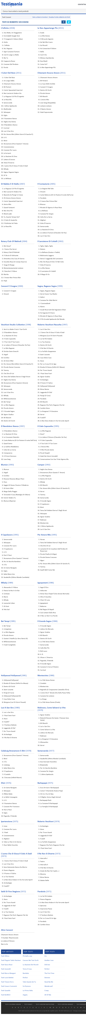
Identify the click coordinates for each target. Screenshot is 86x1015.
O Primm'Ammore (10, 456)
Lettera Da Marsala (46, 629)
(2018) (8, 28)
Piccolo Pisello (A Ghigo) (48, 554)
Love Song (7, 459)
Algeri (42, 560)
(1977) (46, 751)
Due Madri (44, 61)
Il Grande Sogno (9, 411)
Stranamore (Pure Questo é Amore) (16, 383)
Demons (47, 978)
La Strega (43, 699)
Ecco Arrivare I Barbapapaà (49, 788)
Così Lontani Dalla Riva (48, 613)
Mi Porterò (7, 87)
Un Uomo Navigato (10, 568)
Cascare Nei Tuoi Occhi (30, 960)
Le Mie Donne (45, 36)
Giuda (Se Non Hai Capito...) (49, 871)
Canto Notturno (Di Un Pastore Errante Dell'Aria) (20, 440)
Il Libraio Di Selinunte (11, 255)
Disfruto (47, 965)
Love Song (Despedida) (48, 103)
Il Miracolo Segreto (46, 39)
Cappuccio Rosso (9, 61)
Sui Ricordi (43, 45)
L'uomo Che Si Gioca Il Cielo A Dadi (16, 166)
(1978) (16, 751)
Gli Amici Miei (8, 361)
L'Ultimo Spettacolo (46, 526)
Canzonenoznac (9, 147)
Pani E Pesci (8, 555)
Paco (5, 482)
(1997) (52, 325)
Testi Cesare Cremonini (9, 986)
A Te (5, 565)
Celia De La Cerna (10, 450)
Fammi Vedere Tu (10, 498)
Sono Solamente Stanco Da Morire (15, 867)
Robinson (43, 520)
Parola (6, 67)
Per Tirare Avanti (46, 370)
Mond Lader (8, 214)
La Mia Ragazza (9, 405)
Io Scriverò (7, 153)
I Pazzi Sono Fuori (46, 373)
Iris (45, 956)
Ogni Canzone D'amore (12, 52)
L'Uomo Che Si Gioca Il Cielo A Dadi (52, 332)
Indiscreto (43, 590)
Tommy (6, 370)
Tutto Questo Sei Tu (29, 982)
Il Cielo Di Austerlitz (10, 220)
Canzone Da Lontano (47, 696)
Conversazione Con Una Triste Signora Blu (54, 459)
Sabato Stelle (44, 880)
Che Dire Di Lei (9, 373)
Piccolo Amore (45, 93)
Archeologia (44, 380)
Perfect (25, 978)
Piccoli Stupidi (45, 453)
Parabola (43, 198)
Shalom (42, 249)
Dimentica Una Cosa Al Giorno (14, 259)
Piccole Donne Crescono (12, 367)
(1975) (45, 783)
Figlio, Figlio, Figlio (46, 246)
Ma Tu (6, 58)
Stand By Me (48, 982)
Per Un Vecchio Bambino (12, 561)
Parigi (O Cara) (45, 395)
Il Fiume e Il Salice (10, 873)
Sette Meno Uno (9, 574)
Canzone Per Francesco (11, 806)
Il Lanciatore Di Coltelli (48, 271)
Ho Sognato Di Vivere (47, 313)
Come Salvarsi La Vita (47, 730)
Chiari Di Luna (45, 600)
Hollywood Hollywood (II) (12, 696)
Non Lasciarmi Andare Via (12, 93)
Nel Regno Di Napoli (47, 609)
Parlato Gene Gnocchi (11, 351)
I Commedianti (45, 303)
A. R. (5, 137)
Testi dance (28, 1004)
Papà (5, 281)
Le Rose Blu (8, 100)
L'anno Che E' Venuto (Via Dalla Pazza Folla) (55, 693)
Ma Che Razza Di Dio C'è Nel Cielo (52, 262)
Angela (25, 995)
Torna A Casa (27, 969)
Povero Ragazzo (9, 870)
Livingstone (7, 629)
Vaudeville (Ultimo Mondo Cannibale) (16, 577)
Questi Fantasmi (9, 207)
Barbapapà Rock (45, 800)
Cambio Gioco (45, 408)
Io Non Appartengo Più (47, 67)
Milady (6, 169)
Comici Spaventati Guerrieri (13, 90)
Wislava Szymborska (47, 58)
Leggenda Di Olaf (46, 392)
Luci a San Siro (9, 712)
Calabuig (7, 765)
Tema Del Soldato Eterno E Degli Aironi (53, 510)
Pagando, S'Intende (46, 661)
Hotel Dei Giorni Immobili (49, 456)
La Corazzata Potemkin (11, 437)
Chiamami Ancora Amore (12, 84)
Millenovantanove (10, 399)
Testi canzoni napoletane (45, 1004)
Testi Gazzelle (5, 990)
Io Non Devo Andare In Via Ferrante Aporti (54, 421)
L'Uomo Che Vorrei (10, 249)
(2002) (50, 241)
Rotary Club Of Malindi (11, 252)
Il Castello (7, 774)
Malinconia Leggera (47, 255)
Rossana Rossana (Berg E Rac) (14, 479)
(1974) (49, 822)
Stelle (42, 52)
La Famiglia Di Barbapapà (49, 806)
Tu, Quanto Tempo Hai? (12, 217)
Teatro (42, 861)
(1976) (6, 783)
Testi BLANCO (5, 995)
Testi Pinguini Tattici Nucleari (11, 960)
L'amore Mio (44, 100)
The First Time (49, 973)
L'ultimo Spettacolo (10, 106)
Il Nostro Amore (45, 109)
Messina (43, 874)
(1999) (50, 286)
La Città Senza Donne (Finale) (50, 702)
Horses (42, 539)
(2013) (51, 28)
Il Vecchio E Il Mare (10, 271)
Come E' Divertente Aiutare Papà (51, 791)
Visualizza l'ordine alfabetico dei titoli (59, 17)
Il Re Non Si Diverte (46, 348)
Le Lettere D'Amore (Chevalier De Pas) (17, 345)
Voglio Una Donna (10, 122)
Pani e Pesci (8, 810)
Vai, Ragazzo (8, 48)
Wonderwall (48, 986)
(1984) (47, 621)
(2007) (13, 184)
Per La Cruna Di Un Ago (48, 364)
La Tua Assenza (45, 342)
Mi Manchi (44, 96)
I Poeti (6, 832)
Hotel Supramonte (46, 112)
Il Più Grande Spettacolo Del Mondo (52, 319)
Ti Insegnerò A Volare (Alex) (13, 39)
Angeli (6, 354)
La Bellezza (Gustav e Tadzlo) (50, 252)
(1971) (44, 892)
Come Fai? (43, 64)
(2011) (11, 73)
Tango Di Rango (9, 265)
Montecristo (44, 523)
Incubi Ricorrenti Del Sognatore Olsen (53, 310)
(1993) (7, 465)
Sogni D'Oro (44, 587)
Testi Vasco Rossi (6, 965)
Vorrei (42, 414)
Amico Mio (7, 204)
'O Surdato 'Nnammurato (9, 938)
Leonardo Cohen (9, 603)
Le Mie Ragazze (9, 348)
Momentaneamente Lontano (13, 268)
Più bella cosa (27, 956)
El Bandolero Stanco (10, 125)
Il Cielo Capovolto (10, 339)
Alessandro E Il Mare (11, 587)
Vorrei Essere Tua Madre (48, 294)
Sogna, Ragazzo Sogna (11, 172)
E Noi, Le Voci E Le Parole (48, 616)
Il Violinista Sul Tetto (11, 223)
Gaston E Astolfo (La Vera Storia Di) (16, 638)
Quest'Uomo (8, 443)
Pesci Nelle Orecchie (11, 845)
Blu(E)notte (7, 109)
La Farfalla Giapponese (48, 351)
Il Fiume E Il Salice (46, 383)
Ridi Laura (43, 651)
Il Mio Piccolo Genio (47, 450)
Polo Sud (6, 609)
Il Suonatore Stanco (10, 118)
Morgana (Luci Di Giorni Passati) (51, 336)
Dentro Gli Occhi (45, 90)
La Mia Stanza (45, 268)
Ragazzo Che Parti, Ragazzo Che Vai (52, 405)
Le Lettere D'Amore (7, 941)
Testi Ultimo (5, 956)
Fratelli (42, 839)
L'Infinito (7, 45)
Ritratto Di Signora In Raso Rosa (51, 207)
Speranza (43, 906)
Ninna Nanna (44, 389)
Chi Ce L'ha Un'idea (46, 794)
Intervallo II (44, 865)
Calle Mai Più (44, 648)
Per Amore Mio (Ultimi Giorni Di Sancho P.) (18, 134)
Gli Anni (6, 606)
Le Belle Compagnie (10, 797)
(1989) (7, 583)
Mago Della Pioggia (10, 491)
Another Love (48, 960)
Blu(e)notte (44, 765)
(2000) (12, 286)
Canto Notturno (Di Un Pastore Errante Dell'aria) (56, 195)
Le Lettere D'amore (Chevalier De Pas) (53, 233)
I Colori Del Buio (9, 77)
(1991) (10, 535)
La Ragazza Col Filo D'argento (14, 96)
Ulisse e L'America (46, 657)
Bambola (26, 973)
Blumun (42, 204)
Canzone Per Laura (10, 150)
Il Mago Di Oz (45, 274)
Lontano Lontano (45, 106)
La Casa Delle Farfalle (47, 84)
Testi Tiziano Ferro (7, 982)
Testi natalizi (81, 1004)
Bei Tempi (7, 402)
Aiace (42, 361)
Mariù (6, 597)
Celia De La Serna (46, 217)
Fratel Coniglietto (10, 645)
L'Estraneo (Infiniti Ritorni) (13, 777)
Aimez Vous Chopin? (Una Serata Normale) (54, 594)
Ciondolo (43, 683)
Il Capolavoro (44, 504)
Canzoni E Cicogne (46, 87)
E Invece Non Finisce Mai (48, 201)
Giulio (6, 42)
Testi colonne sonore (13, 1004)
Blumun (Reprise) (10, 501)
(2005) (46, 184)
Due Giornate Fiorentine (48, 762)
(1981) (14, 676)
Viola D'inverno (9, 163)
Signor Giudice (9, 414)
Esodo (42, 33)
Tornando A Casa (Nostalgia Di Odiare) (17, 495)
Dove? (42, 434)
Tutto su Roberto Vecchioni (40, 17)
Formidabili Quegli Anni (12, 36)
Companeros (8, 453)
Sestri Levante (45, 354)
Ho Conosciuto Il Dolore (48, 48)
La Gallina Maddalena (11, 447)
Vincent (42, 192)
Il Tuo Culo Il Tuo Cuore (11, 342)
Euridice (6, 358)
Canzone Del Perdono (11, 64)
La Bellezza (7, 178)
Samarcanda (8, 103)
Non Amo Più (8, 211)
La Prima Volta (28, 990)
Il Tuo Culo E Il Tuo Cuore (48, 443)
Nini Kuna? (7, 246)
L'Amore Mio (44, 447)
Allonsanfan (44, 742)
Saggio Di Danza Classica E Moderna (16, 485)
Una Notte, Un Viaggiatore (13, 33)
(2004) (14, 241)
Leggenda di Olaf (9, 728)
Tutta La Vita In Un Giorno (12, 842)
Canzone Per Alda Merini (48, 300)
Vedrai (42, 297)
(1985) (8, 621)
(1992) (44, 465)
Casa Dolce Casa (45, 358)
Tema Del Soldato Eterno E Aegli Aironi (17, 377)
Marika (6, 274)
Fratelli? (43, 418)
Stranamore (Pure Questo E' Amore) (16, 144)
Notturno (43, 606)
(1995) (48, 426)
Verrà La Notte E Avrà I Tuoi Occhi (15, 329)
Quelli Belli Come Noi (47, 570)
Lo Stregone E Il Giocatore (49, 411)
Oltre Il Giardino (45, 597)
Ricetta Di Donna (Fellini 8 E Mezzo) (52, 367)
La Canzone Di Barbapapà (49, 803)
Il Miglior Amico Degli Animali (50, 797)
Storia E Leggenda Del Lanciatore (51, 259)
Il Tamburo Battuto (10, 725)
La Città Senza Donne (47, 642)
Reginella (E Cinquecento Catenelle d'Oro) (54, 690)
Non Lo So (4, 944)
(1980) (46, 676)
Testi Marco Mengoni (8, 973)
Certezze (7, 594)
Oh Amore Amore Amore (12, 198)
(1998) (16, 325)
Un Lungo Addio (9, 81)
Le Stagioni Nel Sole (47, 189)
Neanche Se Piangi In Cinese (13, 195)
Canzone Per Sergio (46, 214)
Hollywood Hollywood (47, 386)
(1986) (46, 583)
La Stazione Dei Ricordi (30, 965)
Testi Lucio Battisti (7, 978)
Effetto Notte (8, 794)
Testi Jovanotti (6, 969)
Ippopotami (44, 603)
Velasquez (7, 112)
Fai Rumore (27, 986)
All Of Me (47, 995)
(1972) (13, 892)
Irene (5, 826)
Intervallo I (44, 858)
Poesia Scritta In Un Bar (12, 590)
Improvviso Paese (46, 909)
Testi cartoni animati (65, 1004)
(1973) (49, 854)
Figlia (5, 115)
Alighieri (43, 220)
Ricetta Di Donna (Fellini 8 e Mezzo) (16, 683)
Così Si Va (43, 55)
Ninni (5, 141)
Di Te (5, 175)
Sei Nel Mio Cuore (46, 42)
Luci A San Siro (9, 131)
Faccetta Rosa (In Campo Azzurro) (15, 262)
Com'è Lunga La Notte (11, 55)
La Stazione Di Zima (10, 156)
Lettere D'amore (9, 159)
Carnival (6, 128)
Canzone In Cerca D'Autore (49, 667)
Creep (46, 990)
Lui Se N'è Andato (46, 339)
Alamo (42, 307)
